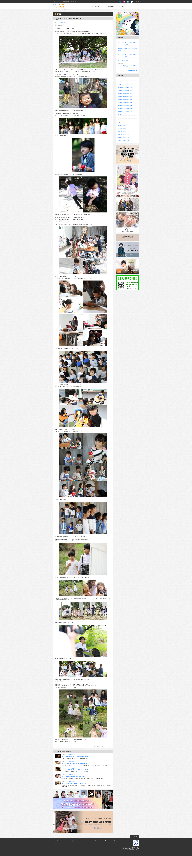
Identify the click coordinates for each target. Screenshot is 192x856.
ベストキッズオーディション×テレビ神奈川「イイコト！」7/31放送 (127, 43)
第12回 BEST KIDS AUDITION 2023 (125, 114)
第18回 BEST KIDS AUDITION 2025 (125, 96)
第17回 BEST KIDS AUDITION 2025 (125, 99)
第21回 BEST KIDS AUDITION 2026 (125, 87)
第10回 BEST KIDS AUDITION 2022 (125, 120)
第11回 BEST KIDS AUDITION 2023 (125, 117)
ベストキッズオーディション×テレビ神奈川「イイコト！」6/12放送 (127, 66)
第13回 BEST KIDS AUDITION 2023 (125, 111)
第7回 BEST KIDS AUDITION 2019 (124, 128)
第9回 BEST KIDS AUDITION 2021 (124, 122)
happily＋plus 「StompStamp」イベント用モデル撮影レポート (77, 783)
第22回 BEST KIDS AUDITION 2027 (125, 84)
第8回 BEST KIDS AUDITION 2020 (124, 125)
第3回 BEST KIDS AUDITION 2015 (124, 140)
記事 (59, 10)
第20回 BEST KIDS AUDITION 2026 (125, 90)
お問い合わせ (122, 6)
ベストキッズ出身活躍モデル (109, 6)
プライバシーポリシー (93, 841)
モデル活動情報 (95, 6)
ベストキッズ (86, 6)
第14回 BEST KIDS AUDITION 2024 (125, 108)
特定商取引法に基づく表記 (111, 841)
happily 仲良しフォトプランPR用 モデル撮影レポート (74, 763)
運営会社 (73, 841)
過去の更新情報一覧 (132, 70)
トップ (78, 6)
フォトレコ (91, 843)
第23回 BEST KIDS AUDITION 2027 (125, 82)
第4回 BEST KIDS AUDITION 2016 (124, 137)
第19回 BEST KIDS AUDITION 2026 (125, 93)
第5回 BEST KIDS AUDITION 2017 (124, 134)
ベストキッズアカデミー (111, 843)
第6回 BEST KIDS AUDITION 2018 (124, 131)
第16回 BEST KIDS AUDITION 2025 (125, 102)
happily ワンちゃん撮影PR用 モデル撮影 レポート (73, 776)
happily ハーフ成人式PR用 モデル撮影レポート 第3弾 (75, 756)
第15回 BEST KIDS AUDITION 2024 (125, 105)
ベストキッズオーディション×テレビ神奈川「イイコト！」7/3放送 (127, 55)
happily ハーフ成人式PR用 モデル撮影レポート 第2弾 (75, 769)
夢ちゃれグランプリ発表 (123, 60)
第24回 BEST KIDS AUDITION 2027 (125, 79)
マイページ (74, 843)
